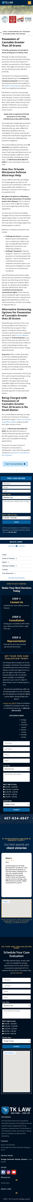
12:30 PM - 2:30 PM (11, 792)
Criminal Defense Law (15, 31)
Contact (5, 570)
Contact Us (16, 602)
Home (5, 31)
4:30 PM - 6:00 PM (10, 1033)
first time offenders (22, 335)
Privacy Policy (5, 1183)
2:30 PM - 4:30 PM (11, 794)
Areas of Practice (8, 558)
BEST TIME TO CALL (10, 515)
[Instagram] (8, 1172)
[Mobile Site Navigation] (29, 2)
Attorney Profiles (8, 566)
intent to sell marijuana (12, 86)
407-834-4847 (17, 973)
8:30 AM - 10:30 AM (11, 787)
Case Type (6, 765)
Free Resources (7, 573)
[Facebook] (3, 1172)
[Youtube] (14, 1172)
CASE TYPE (6, 494)
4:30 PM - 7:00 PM (11, 797)
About (4, 562)
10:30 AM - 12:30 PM (11, 789)
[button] (16, 1179)
